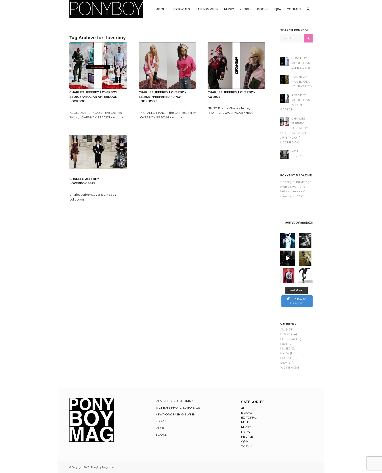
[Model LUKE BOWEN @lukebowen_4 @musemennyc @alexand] (287, 240)
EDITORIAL (288, 339)
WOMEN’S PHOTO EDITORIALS (177, 407)
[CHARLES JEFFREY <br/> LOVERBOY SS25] (98, 152)
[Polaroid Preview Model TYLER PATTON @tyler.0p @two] (287, 275)
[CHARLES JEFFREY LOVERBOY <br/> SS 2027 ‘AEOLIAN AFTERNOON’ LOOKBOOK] (98, 65)
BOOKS (286, 334)
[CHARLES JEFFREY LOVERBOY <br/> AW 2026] (236, 65)
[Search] (308, 9)
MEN (283, 343)
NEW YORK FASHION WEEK (175, 414)
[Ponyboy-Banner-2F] (106, 9)
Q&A (283, 362)
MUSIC (285, 348)
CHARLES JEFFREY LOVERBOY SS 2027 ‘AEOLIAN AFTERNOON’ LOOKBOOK (93, 97)
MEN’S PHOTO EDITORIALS (174, 401)
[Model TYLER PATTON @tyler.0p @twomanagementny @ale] (287, 258)
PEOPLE (286, 358)
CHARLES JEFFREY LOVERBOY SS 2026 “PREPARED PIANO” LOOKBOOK (162, 97)
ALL (282, 329)
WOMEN (286, 367)
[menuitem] (161, 9)
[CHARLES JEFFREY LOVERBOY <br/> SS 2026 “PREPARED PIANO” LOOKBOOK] (167, 65)
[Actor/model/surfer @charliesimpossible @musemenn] (305, 275)
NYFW (284, 353)
